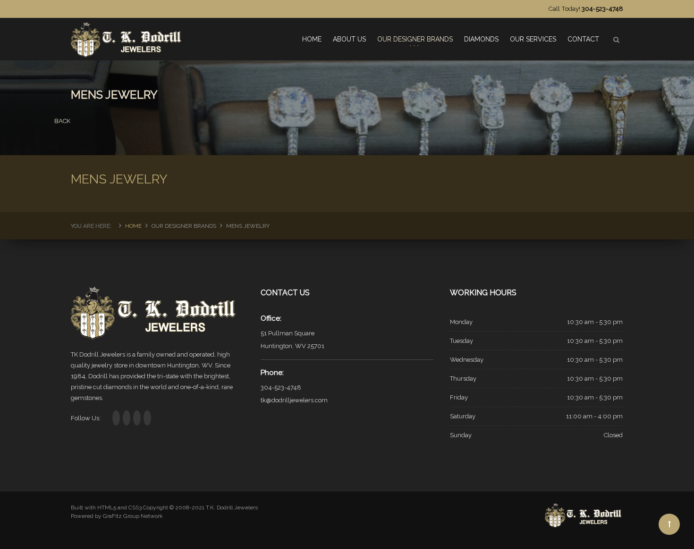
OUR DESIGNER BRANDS (415, 39)
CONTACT (583, 39)
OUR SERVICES (533, 39)
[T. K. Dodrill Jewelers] (127, 35)
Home (133, 226)
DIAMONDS (481, 39)
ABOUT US (349, 39)
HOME (312, 39)
